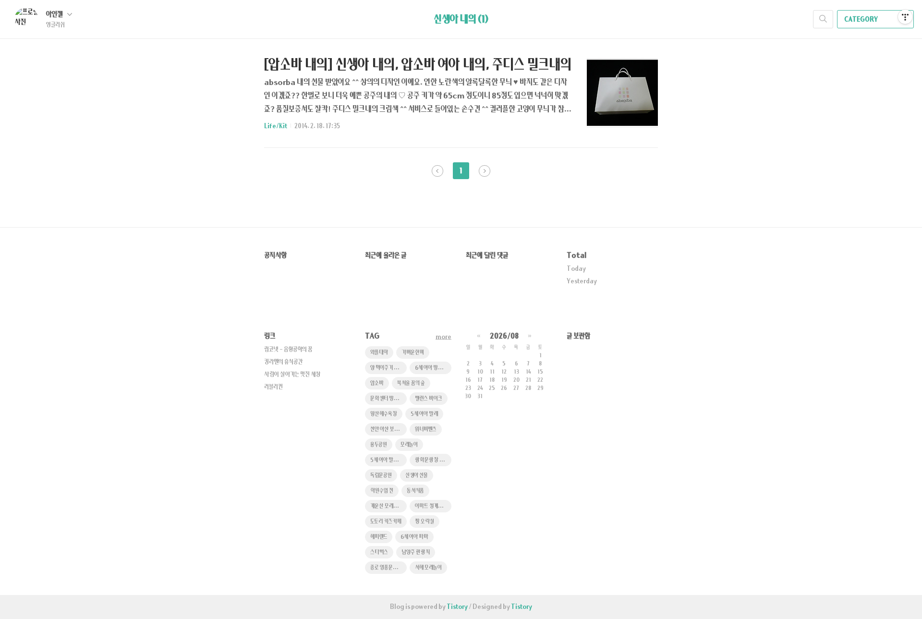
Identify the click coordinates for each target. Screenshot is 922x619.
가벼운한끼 (412, 353)
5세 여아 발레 (424, 414)
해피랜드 (378, 537)
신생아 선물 (416, 476)
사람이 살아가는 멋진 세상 (292, 374)
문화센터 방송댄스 (388, 399)
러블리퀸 (273, 387)
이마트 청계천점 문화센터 (433, 506)
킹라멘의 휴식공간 (283, 362)
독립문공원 (381, 476)
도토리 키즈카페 (385, 522)
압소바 (377, 383)
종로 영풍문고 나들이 (388, 568)
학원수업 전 (381, 491)
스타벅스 (379, 552)
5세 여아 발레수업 (388, 460)
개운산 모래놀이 (386, 506)
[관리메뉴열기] (905, 17)
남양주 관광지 (415, 552)
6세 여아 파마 (414, 537)
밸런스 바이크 (428, 399)
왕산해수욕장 (383, 414)
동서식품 (415, 491)
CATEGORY (861, 19)
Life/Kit (275, 126)
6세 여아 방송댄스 (433, 368)
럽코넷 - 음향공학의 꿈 (288, 349)
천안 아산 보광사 (387, 429)
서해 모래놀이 (428, 568)
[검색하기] (823, 19)
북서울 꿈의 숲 (411, 383)
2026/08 (504, 336)
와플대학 (379, 353)
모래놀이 (409, 445)
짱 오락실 (424, 522)
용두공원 (378, 445)
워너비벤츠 (426, 429)
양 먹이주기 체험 (386, 368)
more (443, 337)
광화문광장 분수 (431, 460)
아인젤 (55, 15)
